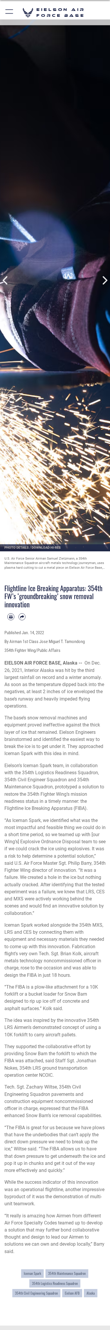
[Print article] (10, 616)
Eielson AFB (72, 1293)
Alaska (91, 1293)
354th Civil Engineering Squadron (36, 1293)
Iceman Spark (32, 1273)
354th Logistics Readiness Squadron (55, 1283)
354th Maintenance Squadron (67, 1273)
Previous (5, 280)
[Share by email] (22, 616)
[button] (9, 12)
